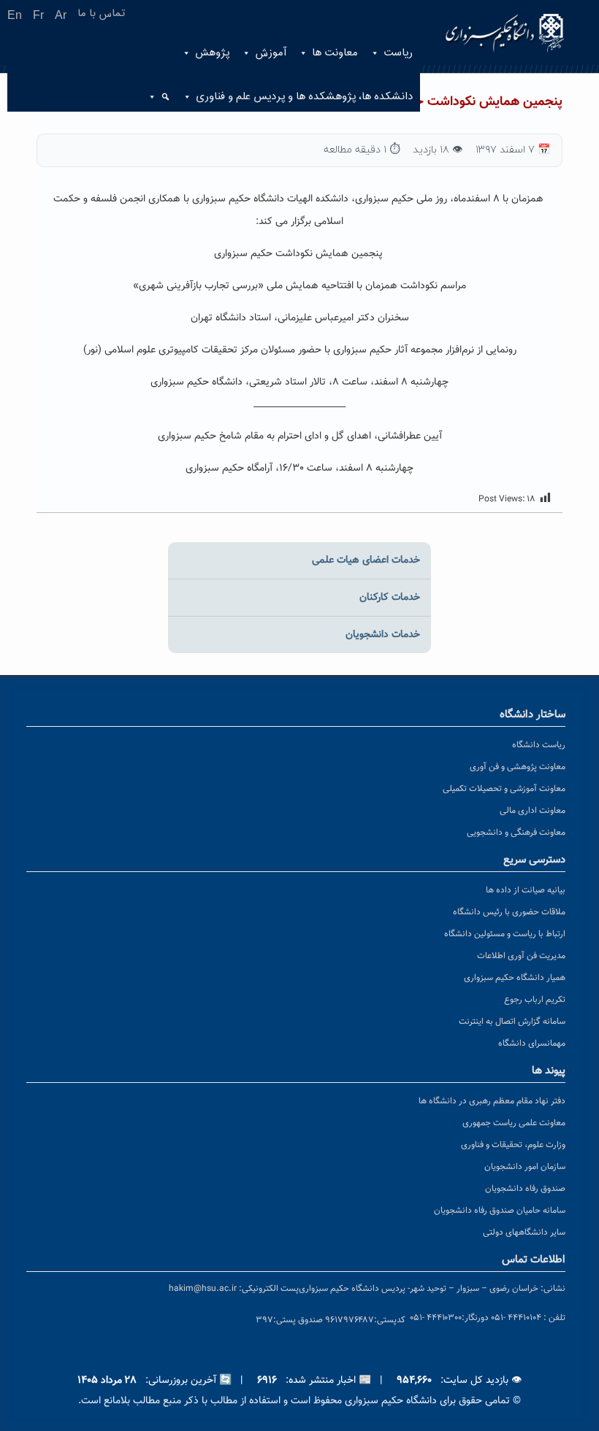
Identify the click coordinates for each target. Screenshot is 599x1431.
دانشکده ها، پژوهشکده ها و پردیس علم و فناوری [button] (304, 96)
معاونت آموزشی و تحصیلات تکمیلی (504, 788)
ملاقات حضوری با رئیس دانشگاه (509, 912)
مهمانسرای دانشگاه (531, 1043)
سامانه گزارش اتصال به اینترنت (512, 1021)
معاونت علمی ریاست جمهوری (513, 1123)
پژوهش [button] (212, 53)
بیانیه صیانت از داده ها (525, 890)
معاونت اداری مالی (532, 810)
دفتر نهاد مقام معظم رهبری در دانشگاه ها (492, 1101)
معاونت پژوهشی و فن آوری (517, 767)
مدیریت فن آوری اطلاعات (521, 956)
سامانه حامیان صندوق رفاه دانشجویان (499, 1210)
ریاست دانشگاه (538, 745)
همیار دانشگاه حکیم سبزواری (514, 977)
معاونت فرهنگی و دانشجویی (516, 832)
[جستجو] (160, 97)
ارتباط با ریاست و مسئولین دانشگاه (504, 934)
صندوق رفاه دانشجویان (525, 1188)
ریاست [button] (398, 53)
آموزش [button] (270, 53)
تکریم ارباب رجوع (534, 999)
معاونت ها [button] (335, 53)
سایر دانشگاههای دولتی (524, 1232)
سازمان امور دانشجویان (524, 1166)
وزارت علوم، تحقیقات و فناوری (513, 1145)
